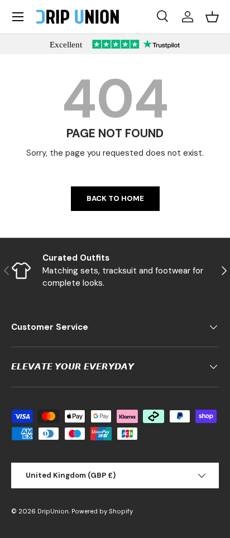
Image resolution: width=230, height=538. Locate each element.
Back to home (115, 198)
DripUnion (53, 511)
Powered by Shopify (102, 511)
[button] (212, 16)
